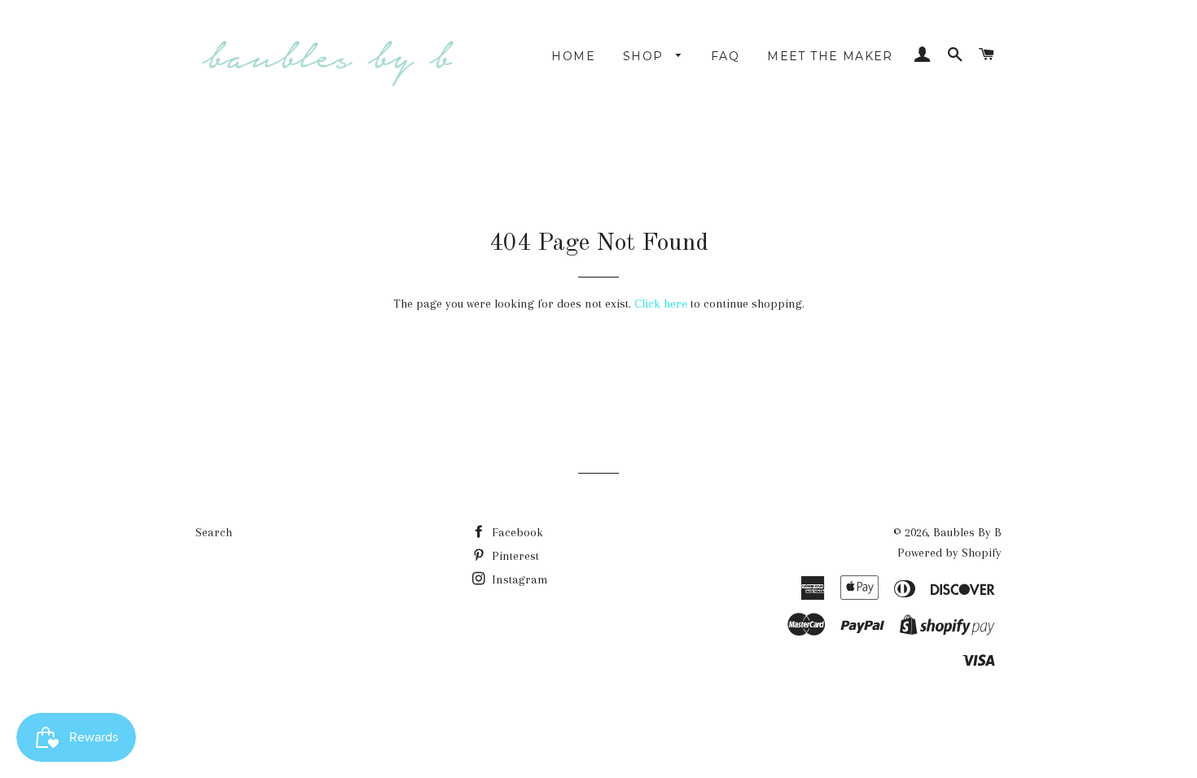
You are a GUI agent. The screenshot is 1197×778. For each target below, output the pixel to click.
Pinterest (514, 556)
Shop (645, 56)
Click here (660, 303)
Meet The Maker (830, 56)
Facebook (516, 532)
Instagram (518, 579)
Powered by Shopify (949, 552)
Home (573, 56)
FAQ (725, 56)
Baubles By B (967, 532)
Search (213, 532)
